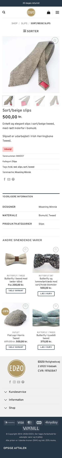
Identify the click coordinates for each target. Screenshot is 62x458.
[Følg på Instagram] (14, 382)
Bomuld (43, 215)
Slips (24, 23)
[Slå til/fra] (5, 392)
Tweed (52, 215)
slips (20, 167)
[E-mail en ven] (8, 179)
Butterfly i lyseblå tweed (46, 337)
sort (25, 167)
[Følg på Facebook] (10, 382)
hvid (10, 167)
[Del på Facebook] (4, 179)
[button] (3, 12)
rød (15, 167)
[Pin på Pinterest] (13, 179)
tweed (31, 167)
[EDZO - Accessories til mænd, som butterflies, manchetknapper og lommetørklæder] (31, 12)
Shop (15, 23)
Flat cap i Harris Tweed (15, 337)
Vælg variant (16, 291)
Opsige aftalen (15, 448)
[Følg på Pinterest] (22, 382)
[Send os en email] (18, 382)
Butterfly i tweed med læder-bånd (15, 280)
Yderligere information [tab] (17, 196)
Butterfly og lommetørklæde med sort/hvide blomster (46, 281)
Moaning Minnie (23, 172)
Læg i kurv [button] (46, 294)
